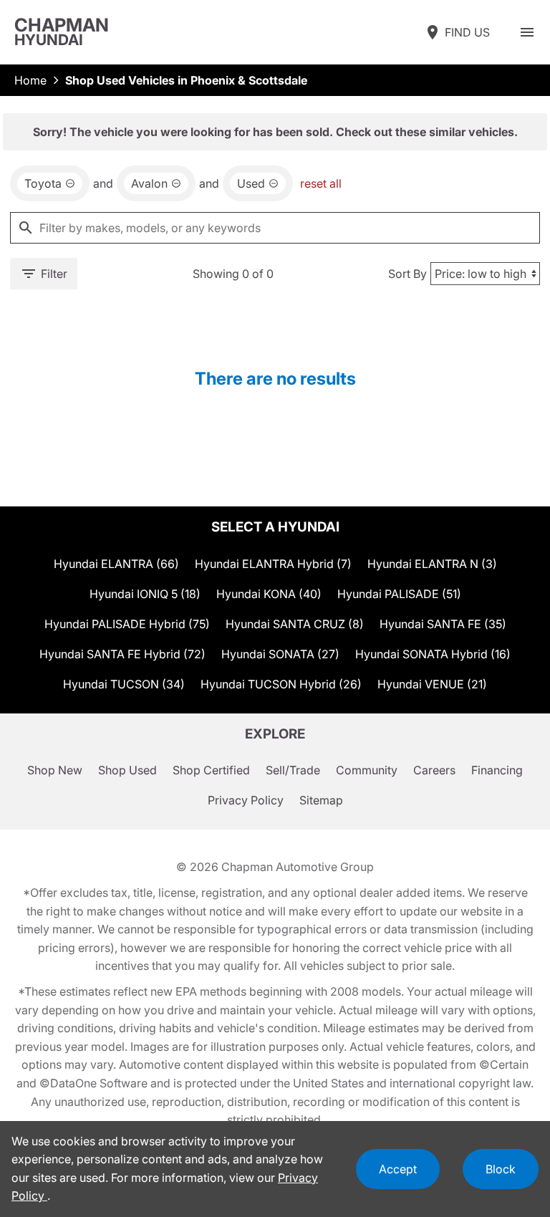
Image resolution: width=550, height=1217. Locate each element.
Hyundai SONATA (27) (280, 654)
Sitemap (321, 800)
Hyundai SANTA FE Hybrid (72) (122, 654)
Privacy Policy (246, 800)
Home (30, 80)
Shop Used (127, 770)
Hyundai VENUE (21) (432, 684)
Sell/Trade (293, 770)
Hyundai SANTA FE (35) (443, 624)
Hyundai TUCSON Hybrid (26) (281, 684)
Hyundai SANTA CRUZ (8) (295, 624)
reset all (321, 183)
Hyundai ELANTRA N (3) (432, 564)
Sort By (407, 273)
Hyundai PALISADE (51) (399, 594)
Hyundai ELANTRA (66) (116, 564)
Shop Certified (211, 770)
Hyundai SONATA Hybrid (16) (433, 654)
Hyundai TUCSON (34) (124, 684)
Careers (434, 770)
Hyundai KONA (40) (269, 594)
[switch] (527, 32)
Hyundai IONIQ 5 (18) (145, 594)
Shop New (54, 770)
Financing (497, 770)
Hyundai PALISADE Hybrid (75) (127, 624)
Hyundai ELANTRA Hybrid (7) (273, 564)
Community (366, 770)
